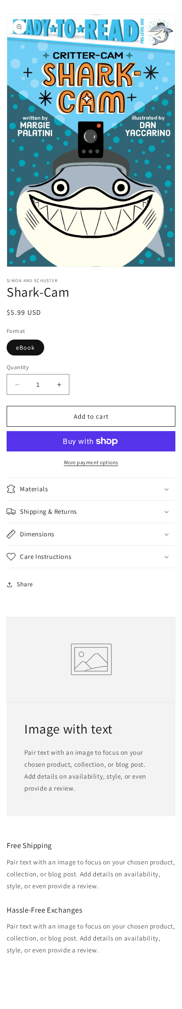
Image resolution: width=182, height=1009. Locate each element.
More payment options (91, 462)
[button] (91, 489)
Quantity (18, 367)
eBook (25, 348)
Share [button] (25, 584)
